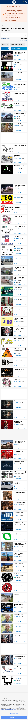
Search (6, 25)
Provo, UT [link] (16, 454)
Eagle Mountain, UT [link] (17, 158)
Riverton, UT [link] (16, 596)
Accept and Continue (14, 717)
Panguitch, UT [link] (16, 678)
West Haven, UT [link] (17, 616)
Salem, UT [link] (16, 280)
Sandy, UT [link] (16, 270)
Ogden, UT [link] (16, 64)
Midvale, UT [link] (16, 299)
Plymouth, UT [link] (16, 607)
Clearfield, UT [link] (16, 525)
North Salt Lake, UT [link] (17, 105)
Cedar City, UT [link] (16, 55)
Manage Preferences (14, 713)
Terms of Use (13, 707)
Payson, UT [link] (16, 556)
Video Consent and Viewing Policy (8, 709)
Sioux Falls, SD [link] (16, 585)
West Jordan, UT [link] (17, 168)
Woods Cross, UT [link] (17, 86)
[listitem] (14, 55)
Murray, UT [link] (16, 331)
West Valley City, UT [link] (17, 95)
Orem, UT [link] (15, 75)
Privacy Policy (20, 707)
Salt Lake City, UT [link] (17, 209)
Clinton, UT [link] (16, 116)
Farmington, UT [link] (17, 351)
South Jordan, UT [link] (17, 197)
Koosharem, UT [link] (17, 125)
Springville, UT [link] (16, 485)
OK (26, 695)
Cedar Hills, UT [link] (16, 147)
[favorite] (25, 59)
